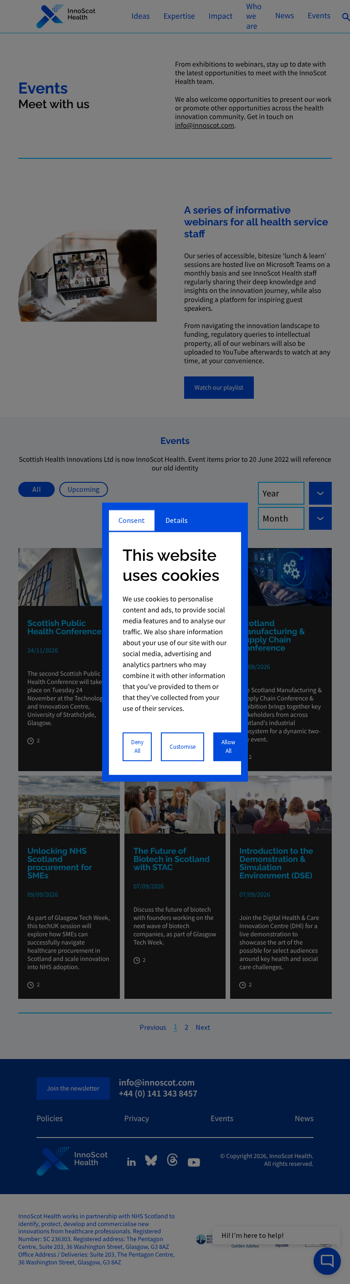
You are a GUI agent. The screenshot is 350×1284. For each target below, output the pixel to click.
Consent (131, 520)
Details (176, 520)
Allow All (228, 746)
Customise (183, 746)
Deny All (137, 746)
